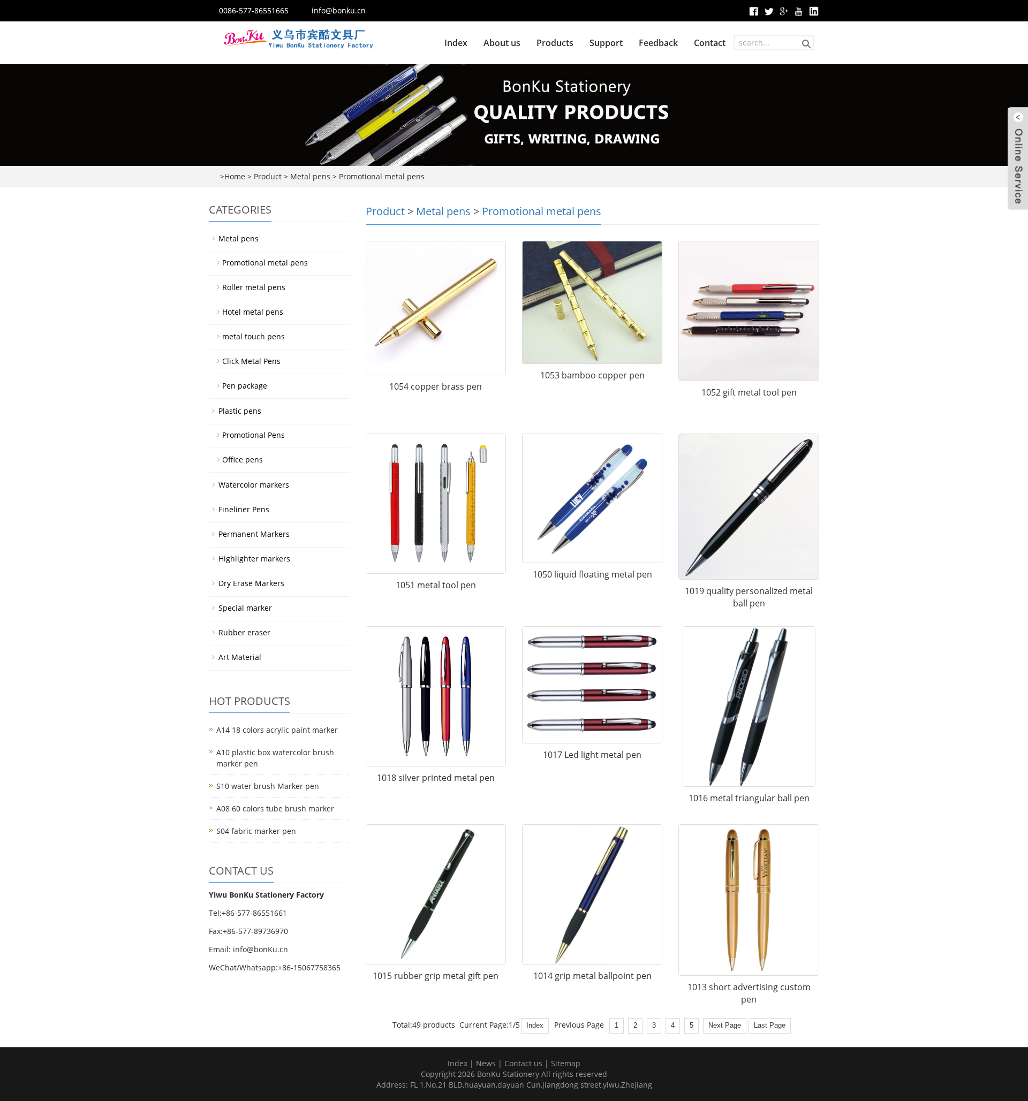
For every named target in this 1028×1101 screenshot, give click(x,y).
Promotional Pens (253, 435)
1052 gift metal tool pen (749, 392)
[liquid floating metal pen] (592, 498)
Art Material (239, 657)
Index (455, 43)
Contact (709, 43)
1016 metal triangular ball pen (749, 798)
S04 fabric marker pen (256, 831)
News (486, 1063)
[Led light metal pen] (592, 684)
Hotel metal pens (252, 312)
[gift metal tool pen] (748, 311)
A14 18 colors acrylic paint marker (277, 730)
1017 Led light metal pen (592, 755)
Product (268, 176)
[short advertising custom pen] (748, 900)
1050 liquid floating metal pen (592, 574)
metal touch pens (253, 336)
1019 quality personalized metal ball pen (749, 597)
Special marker (245, 608)
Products (554, 43)
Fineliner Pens (243, 509)
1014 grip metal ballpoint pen (592, 976)
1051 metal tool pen (436, 585)
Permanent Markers (254, 534)
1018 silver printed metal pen (436, 778)
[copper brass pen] (436, 308)
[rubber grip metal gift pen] (436, 894)
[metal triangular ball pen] (748, 706)
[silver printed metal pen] (436, 696)
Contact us (523, 1063)
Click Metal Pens (251, 361)
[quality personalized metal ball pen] (748, 507)
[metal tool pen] (436, 504)
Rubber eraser (244, 632)
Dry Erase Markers (251, 583)
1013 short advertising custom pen (749, 993)
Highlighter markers (254, 558)
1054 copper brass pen (435, 386)
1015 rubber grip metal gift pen (435, 976)
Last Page (769, 1025)
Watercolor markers (253, 485)
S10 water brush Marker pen (267, 786)
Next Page (724, 1025)
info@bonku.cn (339, 10)
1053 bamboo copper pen (592, 375)
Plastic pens (239, 411)
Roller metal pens (253, 287)
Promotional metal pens (382, 176)
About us (501, 43)
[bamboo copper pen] (592, 302)
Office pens (242, 459)
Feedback (658, 43)
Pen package (244, 386)
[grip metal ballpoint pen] (592, 894)
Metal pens (310, 176)
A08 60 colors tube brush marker (275, 808)
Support (606, 43)
